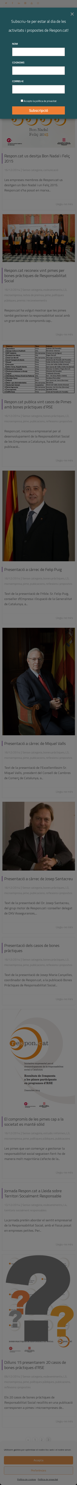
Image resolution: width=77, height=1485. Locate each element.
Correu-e (18, 81)
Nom (15, 43)
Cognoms (18, 62)
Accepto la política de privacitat (40, 101)
